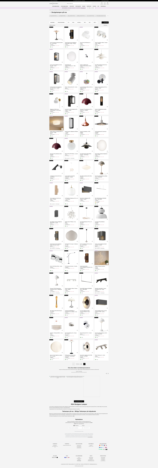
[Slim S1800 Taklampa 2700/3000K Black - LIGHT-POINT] (101, 194)
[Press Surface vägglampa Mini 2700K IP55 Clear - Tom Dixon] (86, 350)
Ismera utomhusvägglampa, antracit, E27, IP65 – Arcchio (56, 65)
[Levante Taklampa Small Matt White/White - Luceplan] (71, 171)
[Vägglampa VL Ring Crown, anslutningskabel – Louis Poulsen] (56, 104)
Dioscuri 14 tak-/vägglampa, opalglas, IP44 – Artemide (56, 356)
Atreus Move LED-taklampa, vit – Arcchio (85, 43)
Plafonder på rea (62, 15)
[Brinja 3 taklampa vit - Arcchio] (101, 350)
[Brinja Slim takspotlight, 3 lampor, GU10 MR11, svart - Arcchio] (101, 283)
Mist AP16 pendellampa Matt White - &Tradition (86, 176)
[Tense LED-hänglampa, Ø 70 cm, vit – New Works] (86, 216)
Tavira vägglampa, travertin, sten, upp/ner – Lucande (55, 199)
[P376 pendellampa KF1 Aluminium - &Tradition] (101, 126)
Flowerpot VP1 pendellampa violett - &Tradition (56, 154)
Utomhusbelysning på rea (101, 15)
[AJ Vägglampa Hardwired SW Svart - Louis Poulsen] (56, 171)
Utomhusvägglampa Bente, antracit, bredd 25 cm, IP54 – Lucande (101, 311)
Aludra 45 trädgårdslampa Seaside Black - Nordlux (100, 110)
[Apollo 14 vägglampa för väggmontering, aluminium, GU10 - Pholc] (86, 59)
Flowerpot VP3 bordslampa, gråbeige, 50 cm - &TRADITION (101, 176)
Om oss (79, 457)
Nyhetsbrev (91, 445)
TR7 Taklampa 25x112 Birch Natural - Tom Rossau (56, 311)
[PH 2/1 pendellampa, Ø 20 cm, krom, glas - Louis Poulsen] (86, 239)
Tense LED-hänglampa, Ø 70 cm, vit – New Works (86, 222)
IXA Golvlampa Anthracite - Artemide (71, 266)
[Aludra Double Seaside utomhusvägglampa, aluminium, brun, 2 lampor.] (86, 261)
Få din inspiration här (78, 401)
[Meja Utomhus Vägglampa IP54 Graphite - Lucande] (86, 194)
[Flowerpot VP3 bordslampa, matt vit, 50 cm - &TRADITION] (101, 328)
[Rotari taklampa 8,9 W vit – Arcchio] (86, 328)
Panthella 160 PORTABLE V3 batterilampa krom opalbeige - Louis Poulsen (71, 311)
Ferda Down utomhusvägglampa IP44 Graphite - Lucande (71, 110)
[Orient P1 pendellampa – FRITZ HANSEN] (86, 126)
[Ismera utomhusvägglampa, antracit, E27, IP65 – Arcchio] (56, 59)
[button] (62, 40)
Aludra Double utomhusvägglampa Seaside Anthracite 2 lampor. (55, 244)
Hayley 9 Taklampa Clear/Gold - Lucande (100, 267)
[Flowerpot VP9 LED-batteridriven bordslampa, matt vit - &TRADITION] (56, 283)
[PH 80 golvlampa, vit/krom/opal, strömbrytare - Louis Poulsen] (71, 350)
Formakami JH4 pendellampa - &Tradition (100, 222)
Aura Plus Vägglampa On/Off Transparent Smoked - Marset (85, 311)
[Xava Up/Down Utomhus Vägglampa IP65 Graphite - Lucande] (56, 216)
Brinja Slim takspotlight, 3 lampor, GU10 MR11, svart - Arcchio (100, 289)
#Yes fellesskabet (91, 457)
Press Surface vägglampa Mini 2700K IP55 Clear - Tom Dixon (86, 356)
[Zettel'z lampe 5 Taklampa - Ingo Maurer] (71, 216)
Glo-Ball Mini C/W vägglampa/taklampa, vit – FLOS (70, 65)
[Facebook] (52, 457)
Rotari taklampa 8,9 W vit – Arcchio (86, 332)
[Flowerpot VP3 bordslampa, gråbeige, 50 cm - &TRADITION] (101, 171)
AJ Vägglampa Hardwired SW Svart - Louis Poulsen (56, 176)
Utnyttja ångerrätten (79, 447)
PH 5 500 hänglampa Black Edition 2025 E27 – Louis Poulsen (85, 154)
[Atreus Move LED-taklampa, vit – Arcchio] (86, 37)
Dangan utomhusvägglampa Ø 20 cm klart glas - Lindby (101, 87)
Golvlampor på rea (90, 15)
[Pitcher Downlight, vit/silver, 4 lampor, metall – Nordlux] (71, 283)
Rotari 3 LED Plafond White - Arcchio (56, 266)
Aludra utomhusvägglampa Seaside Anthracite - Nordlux (101, 244)
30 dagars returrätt (91, 446)
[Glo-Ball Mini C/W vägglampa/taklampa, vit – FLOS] (71, 59)
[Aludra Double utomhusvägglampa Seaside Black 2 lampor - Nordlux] (71, 37)
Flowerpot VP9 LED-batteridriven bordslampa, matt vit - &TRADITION (56, 289)
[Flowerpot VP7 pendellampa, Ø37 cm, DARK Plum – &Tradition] (86, 104)
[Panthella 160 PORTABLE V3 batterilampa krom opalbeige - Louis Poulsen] (71, 305)
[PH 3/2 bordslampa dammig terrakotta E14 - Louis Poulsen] (56, 37)
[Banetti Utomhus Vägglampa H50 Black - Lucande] (71, 126)
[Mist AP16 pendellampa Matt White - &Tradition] (86, 171)
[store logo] (53, 3)
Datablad (98, 202)
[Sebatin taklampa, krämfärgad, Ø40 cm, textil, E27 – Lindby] (56, 126)
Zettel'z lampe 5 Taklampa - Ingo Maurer (70, 222)
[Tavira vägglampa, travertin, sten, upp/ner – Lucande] (56, 194)
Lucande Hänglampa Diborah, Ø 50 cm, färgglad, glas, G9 (86, 87)
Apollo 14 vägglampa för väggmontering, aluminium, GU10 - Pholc (85, 65)
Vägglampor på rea (71, 15)
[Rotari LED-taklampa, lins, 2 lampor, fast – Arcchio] (71, 328)
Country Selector (79, 460)
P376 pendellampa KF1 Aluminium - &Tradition (101, 132)
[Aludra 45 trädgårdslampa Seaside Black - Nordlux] (101, 104)
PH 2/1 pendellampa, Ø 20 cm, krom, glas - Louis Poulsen (86, 244)
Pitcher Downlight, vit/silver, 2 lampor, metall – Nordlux (101, 43)
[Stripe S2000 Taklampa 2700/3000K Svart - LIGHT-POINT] (86, 283)
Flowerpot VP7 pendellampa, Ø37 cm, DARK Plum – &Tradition (86, 110)
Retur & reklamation (79, 446)
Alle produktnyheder (103, 460)
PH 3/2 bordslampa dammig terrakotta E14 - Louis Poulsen (56, 43)
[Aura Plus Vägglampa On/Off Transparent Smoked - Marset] (86, 305)
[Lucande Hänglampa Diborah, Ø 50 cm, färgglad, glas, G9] (86, 82)
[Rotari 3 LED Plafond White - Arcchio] (56, 261)
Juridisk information (79, 458)
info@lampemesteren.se (55, 446)
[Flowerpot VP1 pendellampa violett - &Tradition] (56, 148)
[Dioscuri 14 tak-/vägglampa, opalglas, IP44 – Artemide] (56, 350)
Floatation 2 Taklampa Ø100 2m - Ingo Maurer (56, 333)
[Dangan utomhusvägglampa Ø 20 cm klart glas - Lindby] (101, 82)
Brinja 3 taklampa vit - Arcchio (100, 355)
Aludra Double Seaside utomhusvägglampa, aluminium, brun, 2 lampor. (86, 267)
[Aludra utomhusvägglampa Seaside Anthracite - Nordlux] (101, 239)
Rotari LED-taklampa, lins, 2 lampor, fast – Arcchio (71, 333)
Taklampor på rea (53, 15)
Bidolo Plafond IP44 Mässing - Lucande (71, 153)
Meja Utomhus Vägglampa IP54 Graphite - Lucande (85, 199)
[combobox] (79, 3)
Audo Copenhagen (103, 457)
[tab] (52, 22)
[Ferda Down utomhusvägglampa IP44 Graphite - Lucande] (71, 104)
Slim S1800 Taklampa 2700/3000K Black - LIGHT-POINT (100, 199)
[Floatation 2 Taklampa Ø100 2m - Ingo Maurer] (56, 328)
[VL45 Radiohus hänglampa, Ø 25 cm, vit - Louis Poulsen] (71, 194)
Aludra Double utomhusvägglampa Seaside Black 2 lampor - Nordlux (70, 43)
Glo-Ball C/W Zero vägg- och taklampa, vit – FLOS (71, 244)
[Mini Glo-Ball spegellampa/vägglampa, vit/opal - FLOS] (101, 148)
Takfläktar (72, 6)
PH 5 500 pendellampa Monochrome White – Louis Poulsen (101, 65)
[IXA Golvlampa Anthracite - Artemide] (71, 261)
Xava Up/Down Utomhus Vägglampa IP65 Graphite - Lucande (56, 222)
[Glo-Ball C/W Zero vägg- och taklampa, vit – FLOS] (71, 239)
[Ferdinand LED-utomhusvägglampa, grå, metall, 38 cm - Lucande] (56, 82)
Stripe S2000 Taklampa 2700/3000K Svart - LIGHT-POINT (86, 289)
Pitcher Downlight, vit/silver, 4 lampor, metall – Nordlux (71, 289)
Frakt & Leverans (79, 445)
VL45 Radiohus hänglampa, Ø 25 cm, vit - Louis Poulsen (71, 199)
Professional (103, 6)
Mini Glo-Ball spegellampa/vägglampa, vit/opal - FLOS (101, 154)
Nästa (107, 16)
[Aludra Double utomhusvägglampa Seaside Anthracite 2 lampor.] (56, 239)
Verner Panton (103, 458)
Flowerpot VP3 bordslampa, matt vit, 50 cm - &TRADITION (101, 333)
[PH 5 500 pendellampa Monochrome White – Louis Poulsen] (101, 59)
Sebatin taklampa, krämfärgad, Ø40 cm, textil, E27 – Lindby (56, 132)
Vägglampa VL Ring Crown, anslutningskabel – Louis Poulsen (55, 110)
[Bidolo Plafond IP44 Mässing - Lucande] (71, 148)
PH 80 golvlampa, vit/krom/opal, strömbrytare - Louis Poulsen (70, 356)
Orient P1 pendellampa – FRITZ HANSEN (85, 132)
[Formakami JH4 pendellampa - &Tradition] (101, 216)
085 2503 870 (55, 445)
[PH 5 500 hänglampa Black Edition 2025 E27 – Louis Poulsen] (86, 148)
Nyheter (94, 6)
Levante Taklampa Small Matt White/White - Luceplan (70, 176)
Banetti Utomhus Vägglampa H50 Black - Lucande (71, 132)
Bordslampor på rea (81, 15)
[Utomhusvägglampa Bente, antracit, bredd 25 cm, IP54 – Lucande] (101, 305)
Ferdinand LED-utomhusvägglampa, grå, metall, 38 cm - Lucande (56, 87)
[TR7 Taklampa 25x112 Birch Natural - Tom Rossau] (56, 305)
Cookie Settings (91, 458)
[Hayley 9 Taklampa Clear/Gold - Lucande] (101, 261)
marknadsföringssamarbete (91, 460)
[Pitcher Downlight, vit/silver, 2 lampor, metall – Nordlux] (101, 37)
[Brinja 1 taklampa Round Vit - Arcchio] (71, 82)
